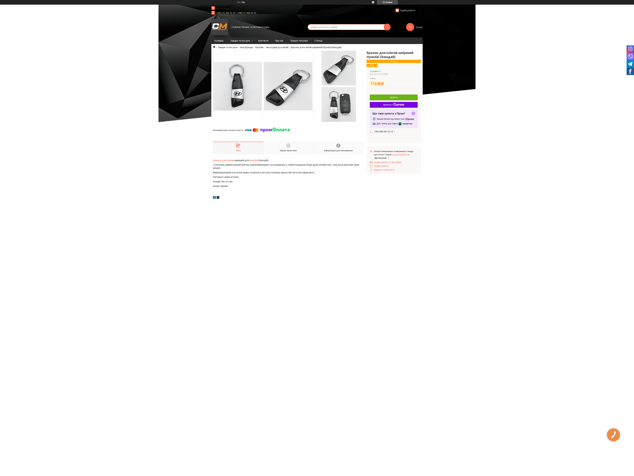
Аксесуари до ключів (277, 47)
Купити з (388, 104)
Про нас (279, 41)
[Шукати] (387, 27)
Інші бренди (246, 47)
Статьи (318, 41)
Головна (219, 41)
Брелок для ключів (223, 160)
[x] (218, 198)
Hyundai (259, 47)
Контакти (263, 41)
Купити (394, 97)
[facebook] (214, 198)
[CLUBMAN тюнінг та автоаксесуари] (219, 26)
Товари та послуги (240, 41)
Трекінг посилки (299, 41)
